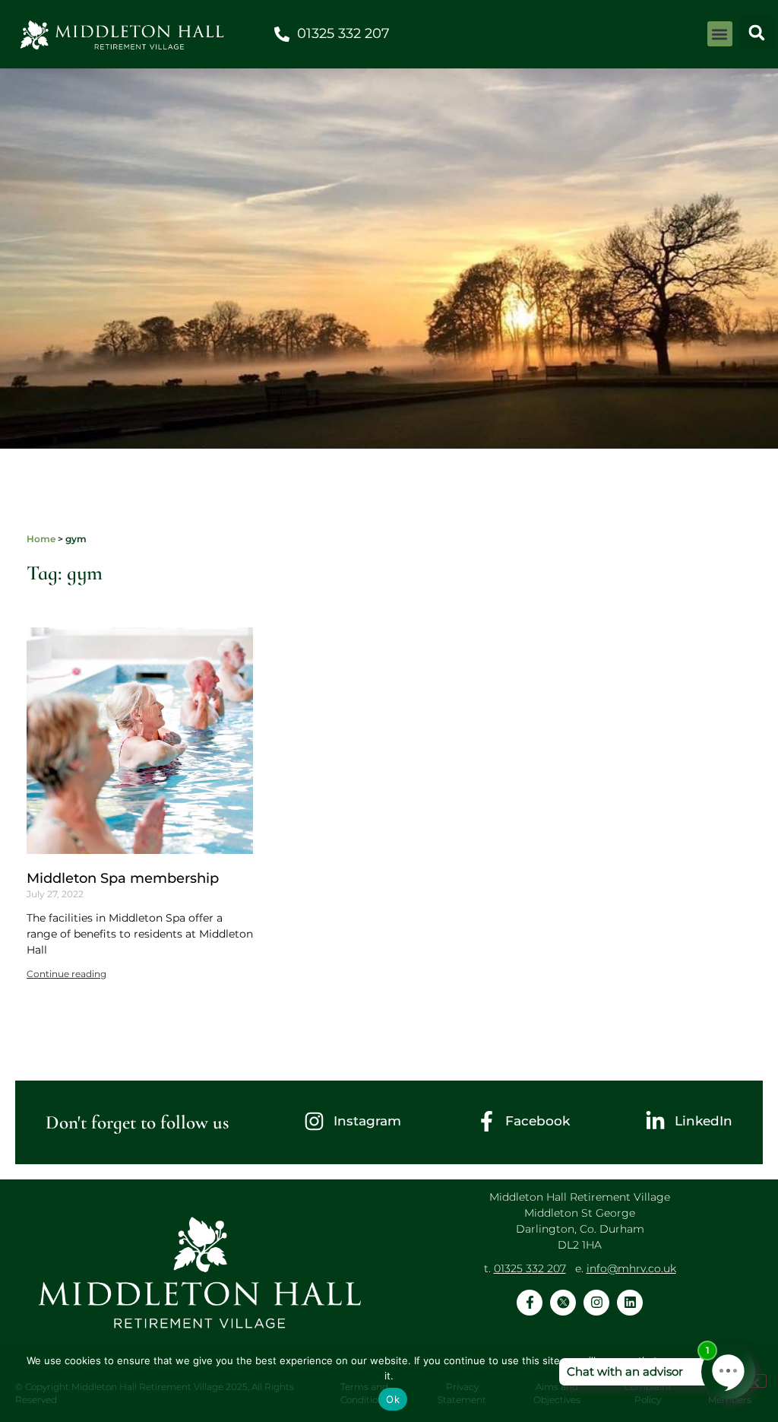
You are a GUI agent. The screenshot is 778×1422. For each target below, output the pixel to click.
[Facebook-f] (529, 1303)
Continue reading (66, 973)
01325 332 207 (530, 1268)
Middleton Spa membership (123, 878)
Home (41, 538)
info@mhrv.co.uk (631, 1268)
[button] (719, 33)
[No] (754, 1381)
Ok (393, 1399)
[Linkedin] (630, 1303)
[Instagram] (596, 1303)
